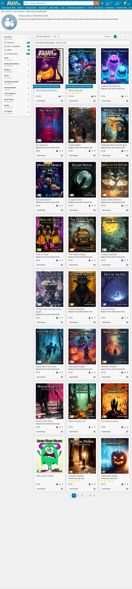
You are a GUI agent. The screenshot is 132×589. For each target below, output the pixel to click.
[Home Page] (3, 11)
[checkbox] (14, 42)
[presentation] (54, 43)
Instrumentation (19, 11)
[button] (2, 3)
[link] (13, 3)
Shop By (8, 11)
